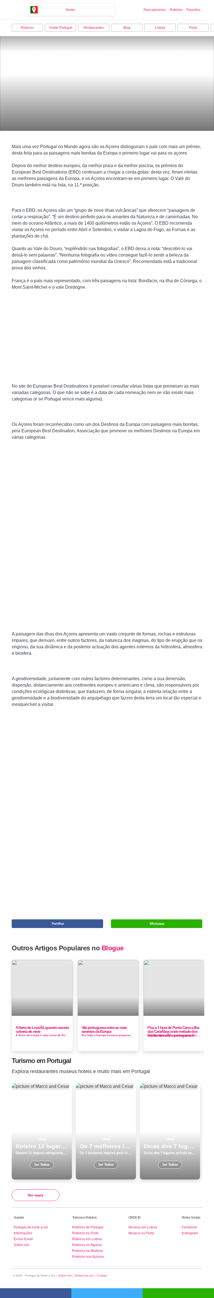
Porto (193, 28)
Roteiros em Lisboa (87, 1239)
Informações (23, 1233)
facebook (35, 1293)
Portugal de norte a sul (31, 1227)
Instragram (190, 1233)
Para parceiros (155, 10)
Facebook (189, 1227)
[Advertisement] (107, 332)
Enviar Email (23, 1239)
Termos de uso (84, 1275)
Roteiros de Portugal (87, 1227)
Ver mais (35, 1195)
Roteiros (176, 10)
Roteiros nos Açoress (88, 1257)
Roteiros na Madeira (87, 1251)
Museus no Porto (141, 1233)
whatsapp (178, 1293)
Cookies (102, 1275)
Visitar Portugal (60, 28)
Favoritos (193, 10)
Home (70, 10)
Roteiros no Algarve (87, 1245)
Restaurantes (94, 28)
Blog (126, 28)
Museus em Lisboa (142, 1227)
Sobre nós (21, 1245)
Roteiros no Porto (85, 1233)
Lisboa (160, 28)
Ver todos (42, 1131)
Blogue (113, 948)
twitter (107, 1293)
